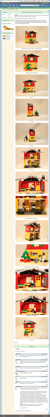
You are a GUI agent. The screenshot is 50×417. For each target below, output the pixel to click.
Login (16, 410)
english (23, 1)
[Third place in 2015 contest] (16, 373)
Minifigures (14, 5)
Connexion (45, 5)
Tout (16, 349)
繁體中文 (31, 1)
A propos (4, 415)
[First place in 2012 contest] (15, 379)
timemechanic (18, 386)
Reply (47, 364)
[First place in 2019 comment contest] (15, 389)
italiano (41, 1)
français (27, 1)
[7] (17, 349)
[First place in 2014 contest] (15, 362)
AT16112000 (18, 366)
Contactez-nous (45, 415)
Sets (10, 5)
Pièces (17, 5)
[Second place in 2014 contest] (15, 373)
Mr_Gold (9, 14)
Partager (15, 342)
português (36, 1)
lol (16, 376)
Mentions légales (21, 415)
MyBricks (9, 23)
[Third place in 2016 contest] (17, 373)
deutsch (45, 1)
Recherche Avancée (36, 6)
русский (19, 1)
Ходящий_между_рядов (20, 371)
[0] (18, 349)
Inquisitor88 (18, 359)
